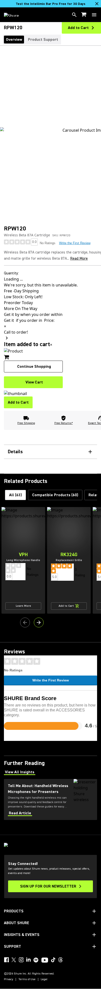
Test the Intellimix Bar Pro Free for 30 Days (50, 4)
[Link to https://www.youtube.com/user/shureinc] (44, 960)
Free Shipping (26, 423)
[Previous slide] (25, 622)
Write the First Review (74, 243)
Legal (44, 979)
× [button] (51, 344)
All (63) (15, 495)
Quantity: (11, 273)
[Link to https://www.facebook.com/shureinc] (6, 959)
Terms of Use (27, 979)
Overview (14, 39)
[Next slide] (39, 622)
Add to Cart (18, 402)
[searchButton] (74, 15)
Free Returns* (63, 423)
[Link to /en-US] (14, 15)
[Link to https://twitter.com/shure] (13, 959)
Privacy (8, 979)
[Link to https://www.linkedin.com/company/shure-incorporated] (28, 959)
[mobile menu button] (94, 15)
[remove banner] (97, 3)
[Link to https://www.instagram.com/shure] (21, 959)
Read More (79, 258)
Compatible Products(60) (55, 495)
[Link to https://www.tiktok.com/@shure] (53, 959)
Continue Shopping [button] (34, 366)
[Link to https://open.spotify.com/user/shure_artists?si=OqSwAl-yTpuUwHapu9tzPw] (36, 960)
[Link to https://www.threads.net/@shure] (60, 959)
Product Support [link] (43, 39)
